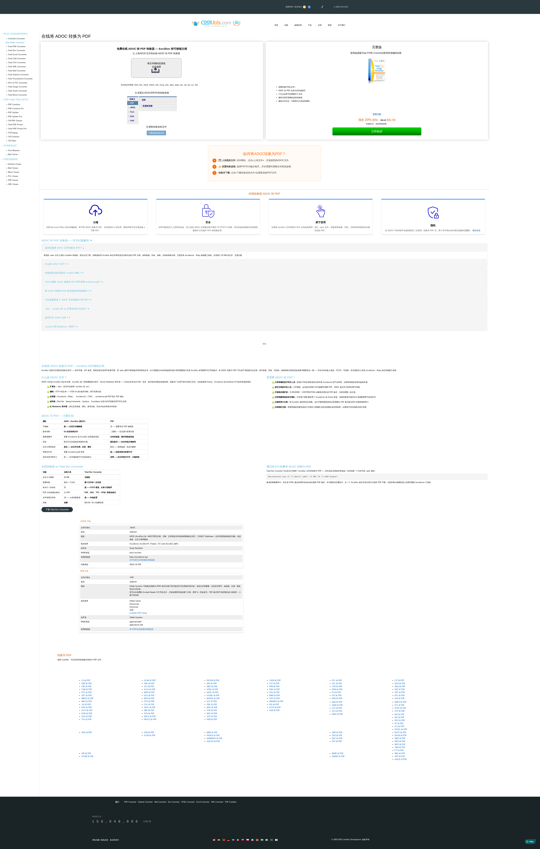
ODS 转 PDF (86, 732)
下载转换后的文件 (156, 133)
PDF (132, 103)
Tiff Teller (12, 141)
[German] (229, 840)
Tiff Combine (13, 137)
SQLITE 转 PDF (213, 741)
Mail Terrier (13, 154)
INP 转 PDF (86, 753)
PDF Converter (130, 802)
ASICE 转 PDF (401, 759)
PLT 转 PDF (399, 705)
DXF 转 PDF (400, 689)
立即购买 (376, 131)
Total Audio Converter (17, 91)
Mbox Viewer (13, 172)
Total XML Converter (17, 67)
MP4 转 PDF (149, 698)
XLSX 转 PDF (149, 689)
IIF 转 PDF (399, 723)
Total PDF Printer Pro (17, 129)
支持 (320, 25)
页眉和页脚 (147, 106)
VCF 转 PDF (212, 701)
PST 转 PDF (86, 692)
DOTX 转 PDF (400, 732)
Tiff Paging (13, 133)
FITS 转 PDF (149, 701)
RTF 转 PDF (337, 741)
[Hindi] (262, 840)
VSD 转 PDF (337, 686)
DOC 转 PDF (337, 738)
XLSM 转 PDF (150, 680)
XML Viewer (13, 184)
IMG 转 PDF (212, 683)
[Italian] (238, 840)
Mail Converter (160, 802)
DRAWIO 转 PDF (276, 701)
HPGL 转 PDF (150, 707)
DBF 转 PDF (149, 710)
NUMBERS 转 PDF (214, 738)
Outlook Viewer (14, 164)
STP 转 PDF (400, 711)
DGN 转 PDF (337, 702)
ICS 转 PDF (399, 726)
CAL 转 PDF (337, 683)
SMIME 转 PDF (338, 756)
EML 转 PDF (212, 704)
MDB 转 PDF (212, 732)
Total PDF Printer (15, 125)
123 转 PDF (86, 704)
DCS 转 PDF (149, 695)
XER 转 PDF (274, 710)
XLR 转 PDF (400, 698)
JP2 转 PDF (337, 695)
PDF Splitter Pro (15, 116)
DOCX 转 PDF (150, 716)
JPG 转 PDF (274, 692)
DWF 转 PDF (212, 686)
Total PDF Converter (16, 46)
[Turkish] (257, 840)
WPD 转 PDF (400, 741)
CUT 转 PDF (337, 708)
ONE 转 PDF (337, 732)
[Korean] (267, 840)
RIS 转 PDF (274, 704)
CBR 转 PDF (86, 683)
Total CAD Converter (17, 59)
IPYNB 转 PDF (87, 756)
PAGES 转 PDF (213, 735)
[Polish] (248, 840)
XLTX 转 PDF (87, 710)
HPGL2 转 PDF (150, 719)
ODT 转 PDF (400, 692)
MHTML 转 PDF (213, 698)
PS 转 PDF (336, 692)
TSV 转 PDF (86, 719)
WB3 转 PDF (149, 692)
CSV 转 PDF (149, 704)
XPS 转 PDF (149, 713)
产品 (310, 25)
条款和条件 (114, 840)
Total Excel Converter (17, 54)
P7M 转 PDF (212, 710)
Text (132, 112)
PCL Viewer (13, 176)
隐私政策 (476, 230)
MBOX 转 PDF (87, 698)
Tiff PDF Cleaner (15, 121)
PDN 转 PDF (212, 719)
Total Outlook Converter (18, 75)
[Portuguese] (224, 840)
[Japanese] (277, 840)
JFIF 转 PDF (212, 716)
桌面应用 (298, 25)
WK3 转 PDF (86, 701)
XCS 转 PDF (337, 711)
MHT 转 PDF (212, 713)
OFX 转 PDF (400, 720)
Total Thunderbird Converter (20, 79)
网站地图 (96, 840)
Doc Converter (174, 802)
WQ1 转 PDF (400, 686)
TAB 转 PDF (149, 732)
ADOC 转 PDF (213, 692)
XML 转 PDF (149, 683)
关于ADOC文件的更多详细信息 (142, 560)
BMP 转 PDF (274, 695)
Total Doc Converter (16, 50)
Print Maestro (14, 150)
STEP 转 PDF (400, 708)
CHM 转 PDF (86, 689)
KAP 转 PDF (86, 707)
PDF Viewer (13, 180)
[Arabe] (272, 840)
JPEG (132, 107)
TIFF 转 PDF (274, 698)
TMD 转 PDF (400, 747)
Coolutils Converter (16, 39)
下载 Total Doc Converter (57, 509)
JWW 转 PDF (337, 705)
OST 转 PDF (86, 695)
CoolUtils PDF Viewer (138, 613)
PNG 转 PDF (274, 689)
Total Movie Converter (17, 95)
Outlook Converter (145, 802)
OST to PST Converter (17, 83)
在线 (286, 25)
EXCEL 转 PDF (401, 729)
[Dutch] (234, 840)
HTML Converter (188, 802)
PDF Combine (14, 104)
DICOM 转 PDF (213, 680)
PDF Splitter (13, 112)
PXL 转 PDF (400, 695)
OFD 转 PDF (337, 735)
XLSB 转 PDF (149, 735)
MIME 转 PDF (337, 753)
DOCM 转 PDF (401, 735)
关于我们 (341, 25)
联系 (330, 25)
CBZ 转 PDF (86, 686)
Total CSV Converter (17, 62)
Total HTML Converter (14, 43)
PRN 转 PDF (274, 686)
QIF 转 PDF (399, 717)
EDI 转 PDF (399, 714)
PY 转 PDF (399, 750)
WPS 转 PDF (400, 744)
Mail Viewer (13, 168)
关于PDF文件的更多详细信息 (141, 629)
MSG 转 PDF (212, 707)
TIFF (132, 121)
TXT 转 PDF (274, 683)
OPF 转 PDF (400, 756)
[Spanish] (219, 840)
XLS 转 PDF (149, 686)
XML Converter (217, 802)
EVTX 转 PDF (275, 707)
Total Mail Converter (16, 71)
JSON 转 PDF (275, 680)
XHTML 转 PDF (213, 695)
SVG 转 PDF (86, 716)
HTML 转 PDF (212, 689)
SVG (132, 116)
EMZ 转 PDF (337, 698)
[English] (214, 840)
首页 (276, 25)
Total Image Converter (17, 87)
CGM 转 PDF (86, 713)
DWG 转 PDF (337, 714)
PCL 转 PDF (337, 680)
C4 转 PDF (85, 680)
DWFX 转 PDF (401, 702)
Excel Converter (202, 802)
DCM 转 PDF (400, 683)
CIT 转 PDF (399, 680)
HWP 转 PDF (400, 738)
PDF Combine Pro (16, 108)
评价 (264, 344)
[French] (253, 840)
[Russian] (243, 840)
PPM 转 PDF (337, 689)
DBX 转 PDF (400, 753)
